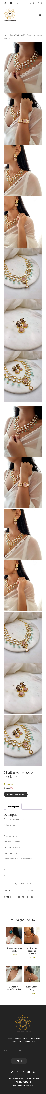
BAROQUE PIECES (17, 35)
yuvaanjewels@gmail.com (23, 1085)
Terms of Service (21, 1038)
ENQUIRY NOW (16, 794)
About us (8, 1038)
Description (13, 806)
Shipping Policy (29, 1041)
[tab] (14, 806)
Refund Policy (16, 1041)
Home (6, 35)
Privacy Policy (35, 1038)
